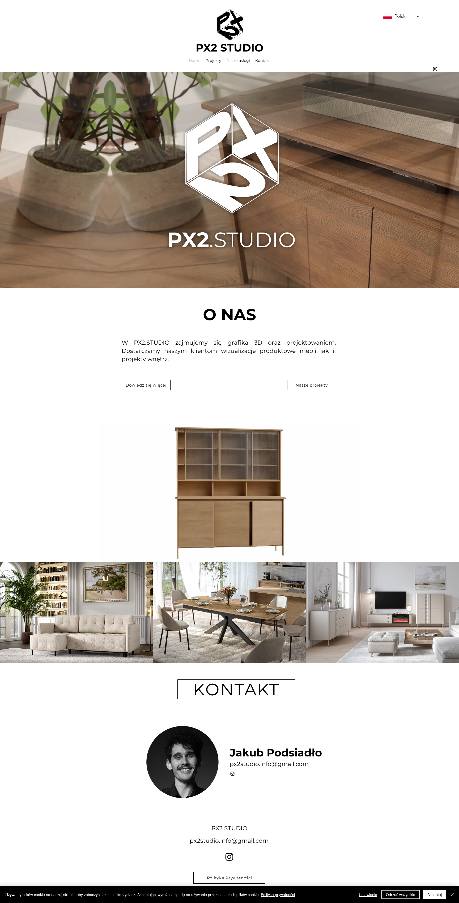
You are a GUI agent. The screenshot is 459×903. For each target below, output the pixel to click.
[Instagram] (229, 856)
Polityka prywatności (278, 894)
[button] (353, 556)
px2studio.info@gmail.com (269, 764)
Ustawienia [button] (368, 894)
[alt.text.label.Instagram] (435, 69)
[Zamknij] (452, 894)
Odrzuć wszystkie (400, 894)
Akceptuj (434, 894)
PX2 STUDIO (230, 47)
